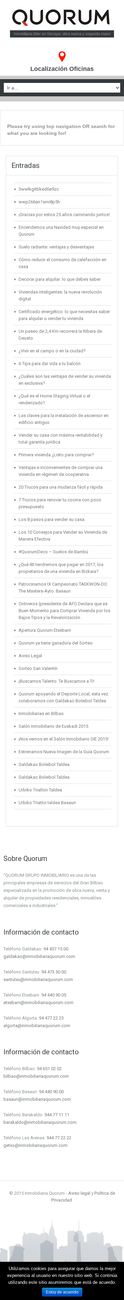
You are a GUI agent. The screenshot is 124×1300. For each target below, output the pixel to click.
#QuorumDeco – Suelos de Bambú (53, 551)
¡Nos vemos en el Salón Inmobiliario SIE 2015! (63, 739)
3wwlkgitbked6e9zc (39, 189)
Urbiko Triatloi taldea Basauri (47, 802)
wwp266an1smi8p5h (39, 201)
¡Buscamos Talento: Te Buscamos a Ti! (56, 681)
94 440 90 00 (51, 1091)
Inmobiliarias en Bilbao (41, 713)
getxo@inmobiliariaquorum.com (35, 1145)
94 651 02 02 (49, 1068)
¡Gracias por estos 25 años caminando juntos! (64, 214)
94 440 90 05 (53, 995)
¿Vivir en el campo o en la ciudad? (52, 350)
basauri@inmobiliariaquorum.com (37, 1099)
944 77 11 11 (56, 1114)
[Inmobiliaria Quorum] (62, 17)
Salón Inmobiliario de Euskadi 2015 (53, 726)
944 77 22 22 (58, 1137)
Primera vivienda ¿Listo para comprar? (56, 454)
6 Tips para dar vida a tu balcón (50, 363)
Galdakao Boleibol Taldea (44, 764)
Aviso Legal (30, 655)
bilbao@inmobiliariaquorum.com (36, 1076)
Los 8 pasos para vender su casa (51, 519)
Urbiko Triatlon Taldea (40, 789)
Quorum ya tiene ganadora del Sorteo (56, 643)
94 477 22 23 (51, 1018)
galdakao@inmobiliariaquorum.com (39, 956)
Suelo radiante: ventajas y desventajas (56, 246)
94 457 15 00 (55, 948)
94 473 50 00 (53, 971)
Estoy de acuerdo (62, 1292)
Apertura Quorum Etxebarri (45, 630)
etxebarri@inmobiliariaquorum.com (38, 1002)
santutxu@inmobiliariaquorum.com (38, 979)
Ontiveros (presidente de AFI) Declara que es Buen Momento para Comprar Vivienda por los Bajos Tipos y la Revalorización (64, 610)
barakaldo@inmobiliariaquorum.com (39, 1122)
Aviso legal (79, 1193)
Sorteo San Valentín (38, 668)
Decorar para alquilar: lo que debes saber (60, 279)
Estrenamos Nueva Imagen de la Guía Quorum (64, 751)
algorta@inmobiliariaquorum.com (36, 1025)
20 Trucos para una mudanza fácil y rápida (61, 487)
